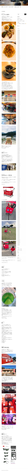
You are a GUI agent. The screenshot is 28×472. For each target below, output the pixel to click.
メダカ (3, 281)
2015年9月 (18, 197)
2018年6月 (18, 155)
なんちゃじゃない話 (19, 250)
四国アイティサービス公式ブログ (11, 2)
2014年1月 (18, 223)
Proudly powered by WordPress (4, 470)
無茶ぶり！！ (4, 434)
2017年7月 (18, 169)
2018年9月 (18, 151)
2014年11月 (18, 210)
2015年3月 (18, 205)
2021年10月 (18, 104)
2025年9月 (18, 44)
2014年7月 (18, 215)
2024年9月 (18, 59)
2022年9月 (18, 90)
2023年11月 (18, 72)
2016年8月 (18, 183)
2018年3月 (18, 159)
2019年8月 (18, 137)
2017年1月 (18, 177)
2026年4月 (18, 35)
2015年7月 (18, 200)
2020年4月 (18, 127)
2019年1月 (18, 146)
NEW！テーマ (4, 152)
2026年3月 (18, 36)
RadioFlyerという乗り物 (7, 175)
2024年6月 (18, 63)
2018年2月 (18, 160)
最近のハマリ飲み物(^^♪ (20, 19)
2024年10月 (18, 58)
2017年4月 (18, 173)
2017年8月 (18, 168)
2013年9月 (18, 228)
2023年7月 (18, 77)
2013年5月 (18, 233)
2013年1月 (18, 238)
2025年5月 (18, 49)
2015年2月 (18, 206)
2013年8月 (18, 229)
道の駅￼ (18, 22)
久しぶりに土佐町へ (6, 14)
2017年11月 (18, 164)
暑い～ (3, 322)
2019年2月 (18, 145)
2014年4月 (18, 219)
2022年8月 (18, 91)
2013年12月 (18, 224)
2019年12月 (18, 132)
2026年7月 (18, 31)
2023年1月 (18, 85)
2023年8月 (18, 76)
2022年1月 (18, 100)
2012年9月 (18, 243)
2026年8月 (18, 30)
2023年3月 (18, 82)
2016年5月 (18, 187)
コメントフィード (19, 259)
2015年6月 (18, 201)
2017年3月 (18, 174)
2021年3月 (18, 113)
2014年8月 (18, 214)
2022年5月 (18, 95)
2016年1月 (18, 192)
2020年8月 (18, 122)
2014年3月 (18, 220)
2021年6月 (18, 109)
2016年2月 (18, 191)
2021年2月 (18, 114)
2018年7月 (18, 154)
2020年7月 (18, 123)
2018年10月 (18, 150)
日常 (17, 251)
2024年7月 (18, 62)
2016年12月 (18, 178)
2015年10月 (18, 196)
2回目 (3, 267)
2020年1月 (18, 131)
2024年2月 (18, 68)
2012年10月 (18, 242)
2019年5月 (18, 141)
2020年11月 (18, 118)
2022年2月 (18, 99)
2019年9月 (18, 136)
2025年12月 (18, 40)
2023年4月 (18, 81)
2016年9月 (18, 182)
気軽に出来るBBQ (5, 347)
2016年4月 (18, 188)
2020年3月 (18, 128)
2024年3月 (18, 67)
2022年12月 (18, 86)
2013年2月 (18, 237)
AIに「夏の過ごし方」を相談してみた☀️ (21, 23)
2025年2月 (18, 53)
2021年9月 (18, 105)
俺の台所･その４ (19, 18)
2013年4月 (18, 234)
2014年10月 (18, 211)
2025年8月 (18, 45)
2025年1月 (18, 54)
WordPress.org (19, 260)
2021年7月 (18, 108)
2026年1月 (18, 39)
